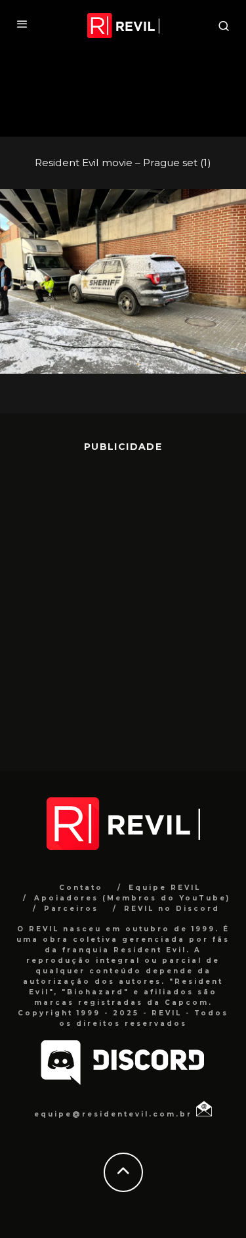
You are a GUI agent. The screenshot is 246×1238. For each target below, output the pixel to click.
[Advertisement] (123, 602)
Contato (81, 887)
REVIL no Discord (172, 908)
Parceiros (71, 908)
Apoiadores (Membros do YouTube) (132, 898)
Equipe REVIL (165, 887)
